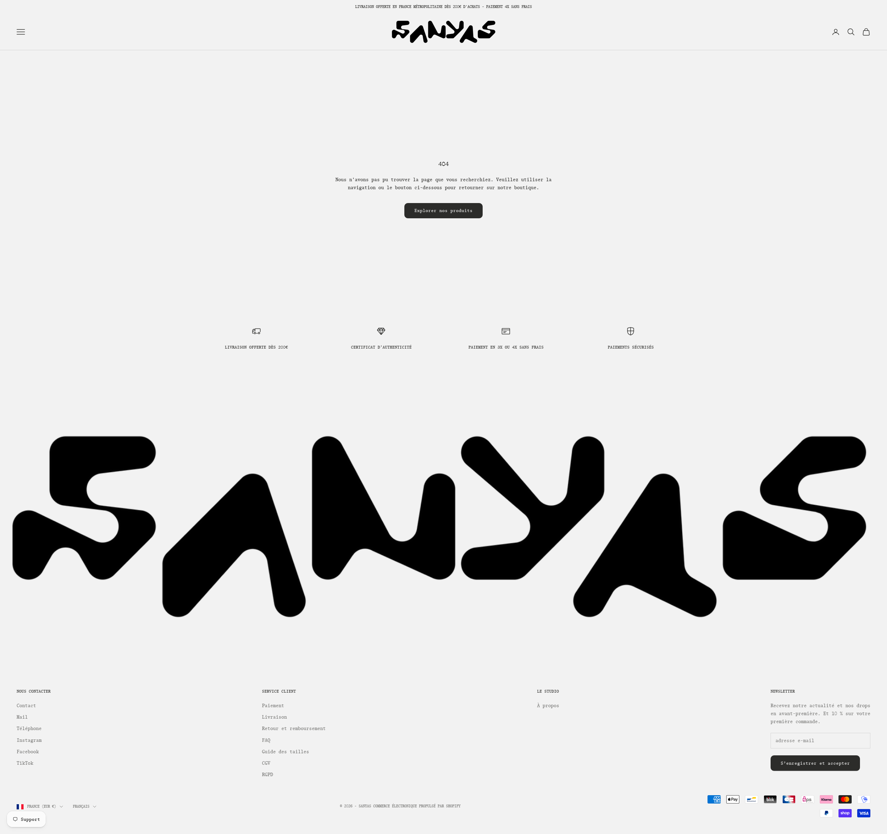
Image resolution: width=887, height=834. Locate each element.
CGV (266, 763)
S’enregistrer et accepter (815, 763)
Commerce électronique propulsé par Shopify (416, 806)
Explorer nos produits (443, 210)
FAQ (266, 740)
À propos (548, 706)
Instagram (29, 740)
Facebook (28, 752)
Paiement (273, 706)
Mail (22, 717)
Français (81, 806)
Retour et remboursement (294, 728)
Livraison (274, 717)
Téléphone (29, 728)
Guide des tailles (285, 752)
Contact (26, 706)
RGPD (267, 775)
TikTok (25, 763)
